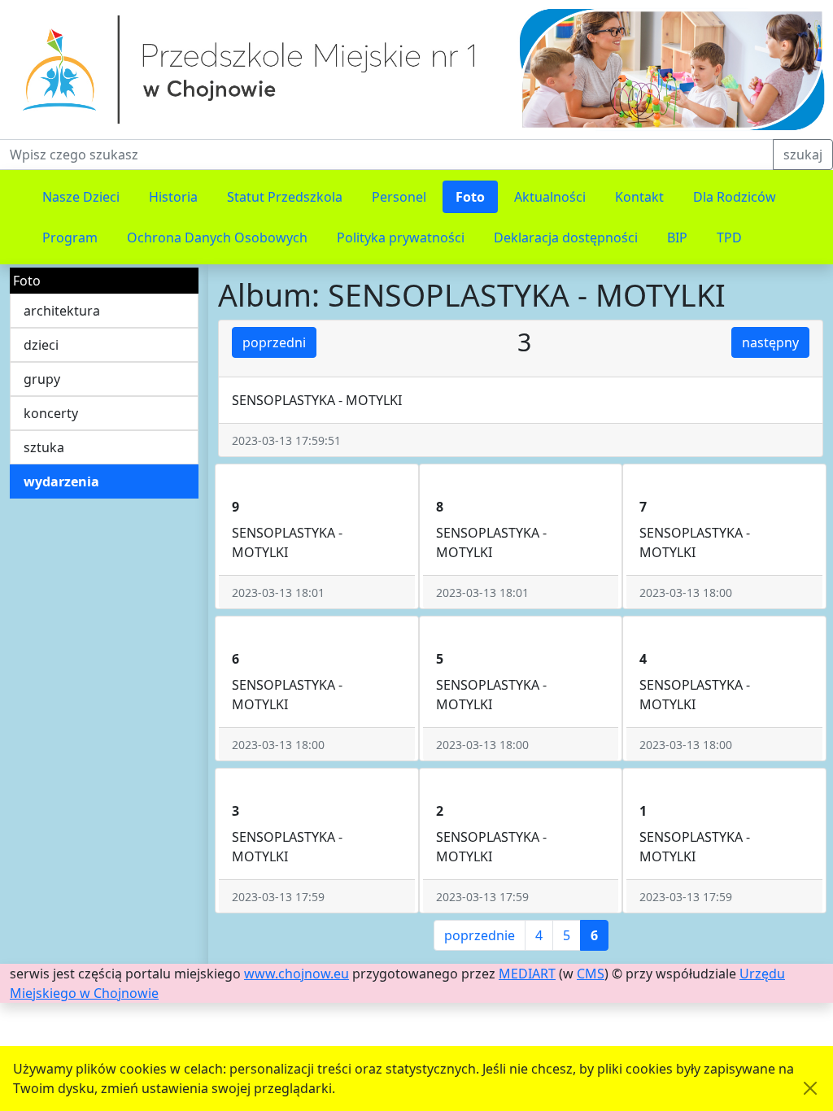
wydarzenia (61, 481)
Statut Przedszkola (284, 197)
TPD (729, 237)
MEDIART (527, 973)
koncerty (51, 413)
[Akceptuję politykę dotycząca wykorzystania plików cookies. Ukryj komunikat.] (810, 1088)
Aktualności (550, 197)
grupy (42, 379)
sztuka (44, 447)
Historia (173, 197)
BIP (677, 237)
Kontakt (639, 197)
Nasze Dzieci (81, 197)
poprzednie (479, 935)
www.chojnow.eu (296, 973)
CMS (590, 973)
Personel (399, 197)
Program (70, 237)
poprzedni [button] (274, 342)
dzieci (41, 345)
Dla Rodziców (734, 197)
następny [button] (770, 342)
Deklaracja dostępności (566, 237)
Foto (470, 197)
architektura (62, 311)
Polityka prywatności (400, 237)
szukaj (802, 154)
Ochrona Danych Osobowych (217, 237)
